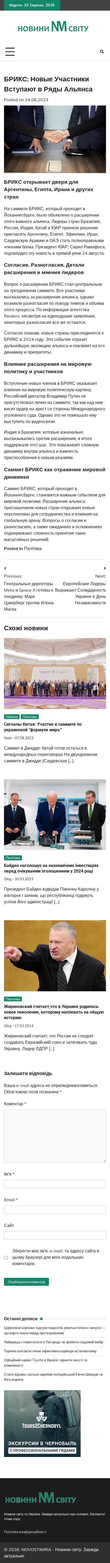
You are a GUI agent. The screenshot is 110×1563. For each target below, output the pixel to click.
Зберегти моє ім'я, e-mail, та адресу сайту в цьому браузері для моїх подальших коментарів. (55, 1257)
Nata (8, 738)
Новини (12, 717)
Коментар (15, 1103)
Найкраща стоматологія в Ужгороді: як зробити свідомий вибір (53, 1342)
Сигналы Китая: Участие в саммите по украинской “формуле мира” (43, 727)
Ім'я (9, 1174)
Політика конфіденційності (25, 1532)
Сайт (9, 1225)
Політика (33, 548)
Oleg (7, 879)
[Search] (102, 52)
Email (11, 1199)
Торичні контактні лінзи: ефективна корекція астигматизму (50, 1351)
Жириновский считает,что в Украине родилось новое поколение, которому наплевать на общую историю (54, 1012)
